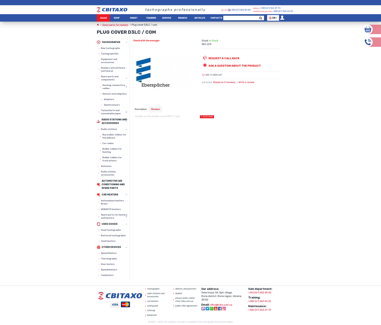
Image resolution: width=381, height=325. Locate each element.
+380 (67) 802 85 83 (240, 10)
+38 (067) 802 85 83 (259, 292)
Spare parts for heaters (115, 24)
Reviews (155, 109)
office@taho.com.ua (221, 304)
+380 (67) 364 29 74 (270, 8)
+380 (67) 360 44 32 (283, 11)
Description (141, 109)
